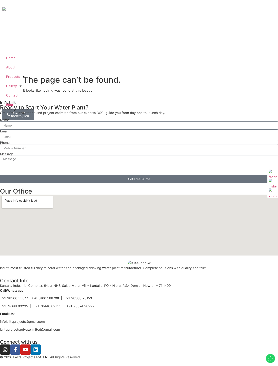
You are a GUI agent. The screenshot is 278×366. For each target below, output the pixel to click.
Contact (12, 95)
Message (7, 154)
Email (4, 131)
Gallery (11, 86)
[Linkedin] (36, 349)
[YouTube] (273, 192)
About (10, 67)
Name (4, 119)
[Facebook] (273, 174)
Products (13, 77)
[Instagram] (5, 349)
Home (10, 58)
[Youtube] (25, 349)
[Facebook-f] (15, 349)
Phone (5, 142)
